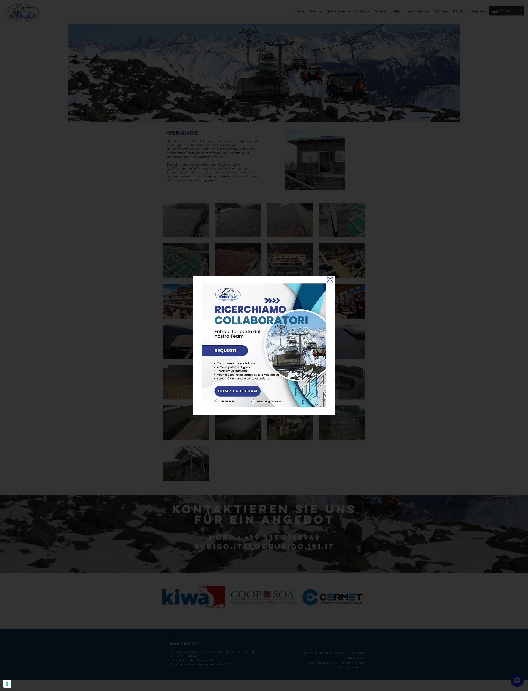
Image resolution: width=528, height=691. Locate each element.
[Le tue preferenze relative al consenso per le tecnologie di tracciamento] (7, 684)
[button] (330, 280)
